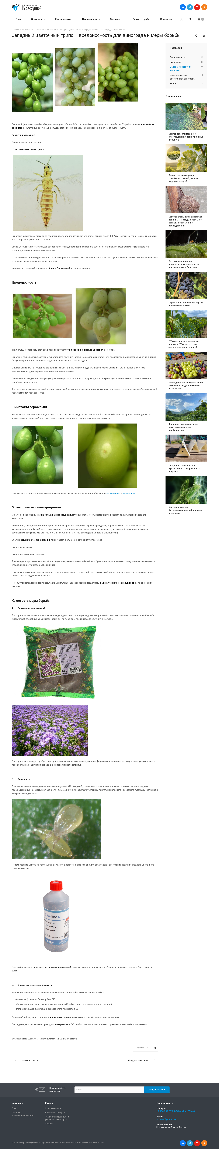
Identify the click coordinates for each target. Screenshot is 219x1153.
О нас (19, 19)
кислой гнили (113, 493)
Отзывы (115, 19)
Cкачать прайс (140, 19)
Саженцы (37, 19)
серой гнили (128, 493)
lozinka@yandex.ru (166, 1119)
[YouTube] (197, 7)
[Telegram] (190, 7)
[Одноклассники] (204, 7)
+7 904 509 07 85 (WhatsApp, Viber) (175, 1111)
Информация (90, 19)
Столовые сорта (53, 1108)
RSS (204, 36)
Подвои (49, 1123)
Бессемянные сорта (55, 1112)
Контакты (166, 19)
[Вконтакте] (183, 7)
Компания (17, 1103)
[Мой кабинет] (181, 19)
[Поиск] (190, 19)
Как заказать (63, 19)
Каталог (49, 1103)
